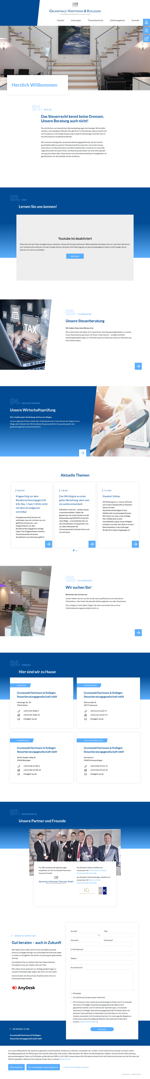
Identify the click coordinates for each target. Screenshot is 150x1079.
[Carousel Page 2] (76, 550)
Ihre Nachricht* (77, 967)
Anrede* (74, 931)
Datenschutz (65, 1059)
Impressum (126, 1074)
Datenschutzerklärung (89, 1022)
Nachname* (108, 940)
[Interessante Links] (146, 38)
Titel (105, 931)
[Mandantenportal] (146, 22)
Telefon (74, 958)
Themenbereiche (95, 20)
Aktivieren (75, 256)
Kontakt (135, 20)
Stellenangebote (117, 20)
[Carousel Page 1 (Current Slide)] (74, 550)
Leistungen (76, 20)
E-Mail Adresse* (77, 949)
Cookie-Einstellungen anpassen (76, 1067)
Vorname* (75, 940)
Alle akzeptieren (16, 1067)
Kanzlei (60, 20)
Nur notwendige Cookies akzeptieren (43, 1067)
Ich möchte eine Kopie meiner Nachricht (89, 997)
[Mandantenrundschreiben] (146, 30)
